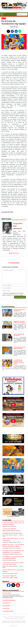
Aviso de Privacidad (17, 295)
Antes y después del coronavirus (19, 335)
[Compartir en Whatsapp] (19, 31)
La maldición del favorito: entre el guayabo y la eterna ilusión (19, 362)
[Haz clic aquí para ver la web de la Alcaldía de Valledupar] (13, 385)
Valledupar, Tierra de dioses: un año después (20, 322)
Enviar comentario (20, 297)
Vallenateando (17, 228)
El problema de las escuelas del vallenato (12, 533)
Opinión (4, 18)
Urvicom (16, 625)
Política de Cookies (9, 618)
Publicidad (17, 616)
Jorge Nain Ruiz (14, 26)
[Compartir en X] (8, 31)
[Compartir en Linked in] (16, 31)
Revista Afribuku (6, 605)
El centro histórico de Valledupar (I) (19, 310)
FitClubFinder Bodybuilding (9, 600)
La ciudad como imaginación (9, 528)
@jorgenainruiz (15, 253)
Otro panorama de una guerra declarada (19, 347)
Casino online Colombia (8, 611)
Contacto (5, 616)
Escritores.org (6, 608)
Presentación (11, 616)
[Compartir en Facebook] (12, 31)
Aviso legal (22, 616)
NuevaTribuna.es (6, 603)
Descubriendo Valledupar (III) (9, 575)
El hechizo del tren (7, 593)
